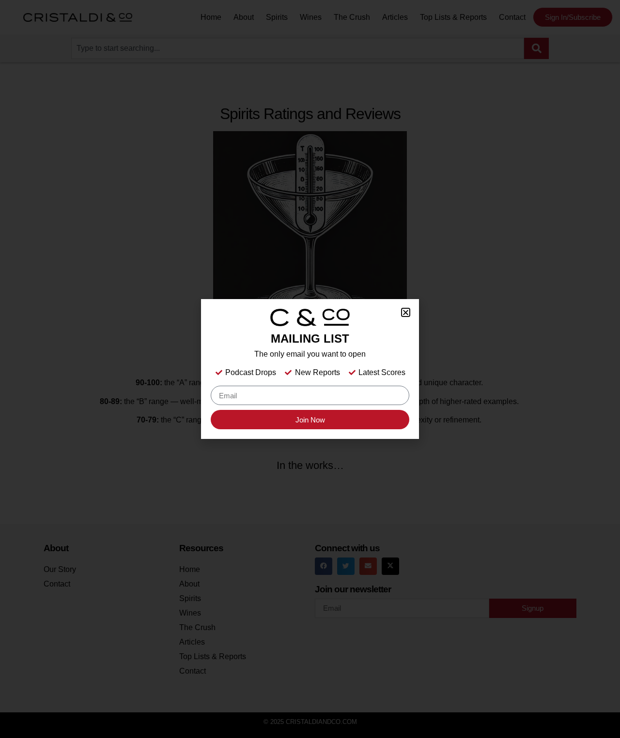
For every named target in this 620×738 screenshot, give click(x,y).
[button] (405, 312)
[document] (310, 369)
